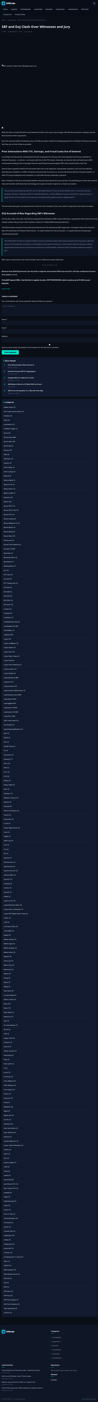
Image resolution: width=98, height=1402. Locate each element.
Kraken (6, 896)
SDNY (6, 1154)
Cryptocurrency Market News (13, 690)
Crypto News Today (10, 656)
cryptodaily (38, 9)
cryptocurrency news (10, 695)
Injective (6, 858)
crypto (6, 639)
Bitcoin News (8, 536)
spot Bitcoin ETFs (10, 1184)
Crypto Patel (8, 660)
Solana (6, 1175)
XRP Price (7, 1296)
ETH (5, 776)
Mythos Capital (9, 999)
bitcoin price (8, 540)
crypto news (8, 652)
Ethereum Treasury (10, 798)
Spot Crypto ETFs (10, 1188)
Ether (5, 789)
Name (4, 319)
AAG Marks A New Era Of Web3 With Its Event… (25, 384)
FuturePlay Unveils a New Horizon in (21, 365)
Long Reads (8, 931)
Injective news (8, 862)
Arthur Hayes (8, 467)
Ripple (6, 1111)
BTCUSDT (7, 605)
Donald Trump (8, 746)
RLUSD (6, 1120)
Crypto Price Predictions (12, 665)
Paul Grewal (7, 1055)
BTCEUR (6, 587)
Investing (7, 884)
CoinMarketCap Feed (11, 622)
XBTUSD (7, 1278)
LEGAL (6, 918)
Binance (6, 476)
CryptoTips (7, 716)
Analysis (6, 463)
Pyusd (6, 1102)
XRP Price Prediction (10, 1304)
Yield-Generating (9, 1308)
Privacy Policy (20, 14)
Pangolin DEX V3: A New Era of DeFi (21, 378)
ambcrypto (7, 459)
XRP (5, 1287)
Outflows (7, 1042)
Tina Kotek (7, 1223)
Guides (6, 836)
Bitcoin (6, 502)
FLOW (6, 823)
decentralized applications (12, 729)
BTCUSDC (7, 600)
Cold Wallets (8, 630)
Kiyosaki (6, 892)
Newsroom (7, 1017)
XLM (5, 1283)
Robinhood (7, 1124)
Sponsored (7, 1180)
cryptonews (60, 9)
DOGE (6, 738)
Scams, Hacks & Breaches (12, 1145)
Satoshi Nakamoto (10, 1141)
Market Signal (8, 944)
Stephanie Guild (9, 1201)
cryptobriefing (8, 678)
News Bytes (8, 1012)
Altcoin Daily (8, 437)
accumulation (8, 424)
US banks (7, 1253)
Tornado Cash (8, 1231)
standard (7, 1193)
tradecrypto (7, 1235)
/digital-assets (8, 407)
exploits (6, 802)
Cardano (6, 609)
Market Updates (9, 948)
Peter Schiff (8, 1064)
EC (5, 750)
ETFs (5, 772)
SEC (5, 1158)
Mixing (6, 987)
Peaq (5, 1059)
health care (7, 841)
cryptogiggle (8, 703)
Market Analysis (9, 939)
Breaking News (8, 566)
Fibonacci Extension (10, 811)
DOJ (5, 742)
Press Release (8, 1081)
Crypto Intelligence (10, 643)
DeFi (5, 733)
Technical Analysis (10, 1218)
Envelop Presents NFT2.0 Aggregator (22, 371)
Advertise (85, 9)
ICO (5, 849)
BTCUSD (7, 596)
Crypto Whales (8, 673)
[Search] (94, 3)
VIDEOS (6, 1265)
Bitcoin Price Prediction (11, 544)
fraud (5, 832)
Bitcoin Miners (8, 527)
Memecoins (7, 969)
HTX (5, 845)
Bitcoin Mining (8, 532)
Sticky (6, 1205)
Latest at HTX (8, 901)
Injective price (8, 866)
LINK (5, 922)
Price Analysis (8, 1090)
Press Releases (9, 1085)
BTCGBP (7, 592)
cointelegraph (25, 9)
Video (5, 1261)
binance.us (7, 497)
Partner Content (9, 1051)
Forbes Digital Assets (11, 828)
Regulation (7, 1107)
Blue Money (7, 562)
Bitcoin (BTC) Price (10, 510)
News (5, 1004)
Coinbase (7, 613)
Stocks (6, 1210)
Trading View (8, 1244)
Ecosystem (7, 755)
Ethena (6, 781)
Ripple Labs (7, 1115)
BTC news (7, 575)
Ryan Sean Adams (10, 1128)
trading (6, 1240)
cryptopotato (73, 9)
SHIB (5, 1167)
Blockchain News (9, 557)
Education (7, 759)
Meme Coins (8, 965)
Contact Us (7, 14)
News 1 (6, 1008)
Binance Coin (8, 484)
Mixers (6, 982)
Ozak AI (6, 1047)
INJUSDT (7, 879)
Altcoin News (8, 441)
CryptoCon (7, 682)
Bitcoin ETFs (8, 514)
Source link (6, 289)
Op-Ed (6, 1029)
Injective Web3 (8, 875)
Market (6, 935)
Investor (6, 888)
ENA (5, 768)
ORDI (5, 1034)
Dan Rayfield (8, 725)
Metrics (6, 974)
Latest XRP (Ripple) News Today (14, 914)
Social (6, 1171)
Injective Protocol (9, 871)
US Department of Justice (12, 1257)
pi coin (6, 1072)
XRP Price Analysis (10, 1300)
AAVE (5, 420)
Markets (6, 956)
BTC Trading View (9, 583)
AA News (7, 416)
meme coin (7, 961)
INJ (5, 853)
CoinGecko (7, 617)
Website (5, 336)
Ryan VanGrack (9, 1132)
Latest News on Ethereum (12, 909)
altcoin (6, 433)
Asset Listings (8, 472)
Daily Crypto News (10, 720)
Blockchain (7, 553)
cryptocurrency (9, 686)
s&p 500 (6, 1137)
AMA (5, 454)
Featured (6, 806)
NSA (5, 1021)
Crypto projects (9, 669)
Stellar (6, 1197)
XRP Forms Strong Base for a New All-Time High (25, 391)
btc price (6, 579)
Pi (4, 1068)
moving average (9, 995)
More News (7, 991)
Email (4, 328)
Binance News (8, 489)
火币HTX (7, 1313)
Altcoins (6, 450)
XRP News (7, 1291)
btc (5, 570)
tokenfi (6, 1227)
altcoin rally (7, 446)
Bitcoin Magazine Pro (11, 523)
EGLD (6, 763)
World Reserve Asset (10, 1274)
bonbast (54, 1380)
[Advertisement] (49, 50)
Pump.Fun (7, 1098)
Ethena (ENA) (8, 785)
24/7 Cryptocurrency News (12, 411)
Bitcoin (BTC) (8, 506)
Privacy (6, 1094)
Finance (6, 815)
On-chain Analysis (9, 1025)
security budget (9, 1162)
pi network (7, 1077)
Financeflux (7, 819)
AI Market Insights (10, 429)
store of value (8, 1214)
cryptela (14, 9)
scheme (6, 1150)
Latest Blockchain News (12, 905)
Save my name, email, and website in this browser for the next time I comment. (30, 347)
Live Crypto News (10, 926)
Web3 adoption (9, 1270)
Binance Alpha (8, 480)
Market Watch (8, 952)
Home (5, 9)
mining (6, 978)
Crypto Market (8, 647)
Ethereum (7, 793)
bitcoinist (49, 9)
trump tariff (7, 1248)
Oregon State (8, 1038)
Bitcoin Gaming (9, 519)
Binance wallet (8, 493)
